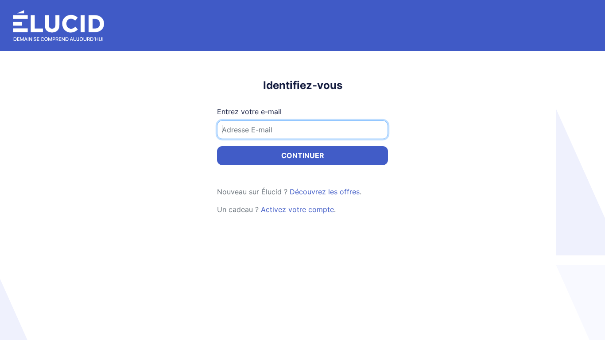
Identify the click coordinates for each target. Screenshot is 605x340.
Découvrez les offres (325, 191)
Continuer (302, 155)
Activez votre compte (297, 209)
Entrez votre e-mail (249, 111)
